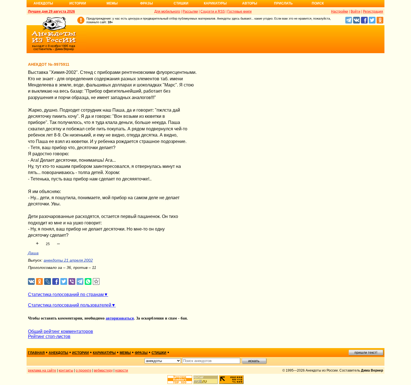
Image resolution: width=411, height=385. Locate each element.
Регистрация (373, 11)
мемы (125, 353)
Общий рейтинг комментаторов (60, 331)
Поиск (318, 3)
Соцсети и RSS (212, 11)
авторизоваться (120, 318)
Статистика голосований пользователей (69, 305)
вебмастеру (103, 370)
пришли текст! (366, 353)
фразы (141, 353)
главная (36, 353)
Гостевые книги (239, 11)
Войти (355, 11)
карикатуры (104, 353)
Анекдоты (43, 3)
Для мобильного (167, 11)
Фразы (146, 3)
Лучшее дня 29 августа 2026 (51, 11)
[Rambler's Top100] (179, 379)
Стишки (181, 3)
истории (80, 353)
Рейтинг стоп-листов (49, 336)
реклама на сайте (42, 370)
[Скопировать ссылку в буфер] (96, 281)
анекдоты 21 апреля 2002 (68, 260)
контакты (66, 370)
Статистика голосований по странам (66, 294)
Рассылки (190, 11)
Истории (77, 3)
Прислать (283, 3)
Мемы (112, 3)
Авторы (249, 3)
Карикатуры (215, 3)
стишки (159, 353)
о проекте (83, 370)
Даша (33, 253)
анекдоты (58, 353)
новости (121, 370)
